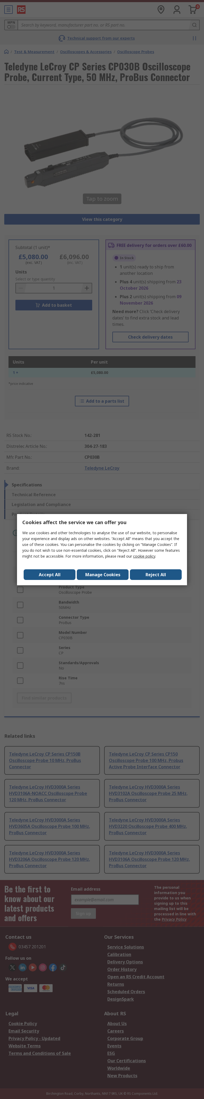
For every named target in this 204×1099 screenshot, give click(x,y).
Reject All (156, 575)
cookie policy (144, 556)
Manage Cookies (102, 575)
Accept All (50, 575)
